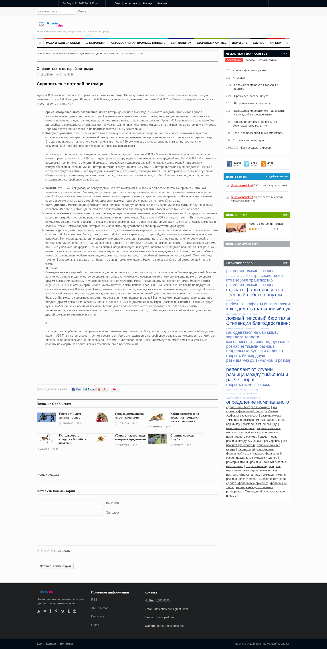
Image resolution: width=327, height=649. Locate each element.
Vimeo (63, 611)
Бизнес (258, 42)
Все (285, 53)
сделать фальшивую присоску (247, 483)
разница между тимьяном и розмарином (253, 441)
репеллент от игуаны (240, 428)
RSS (38, 611)
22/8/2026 (68, 423)
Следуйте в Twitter (276, 176)
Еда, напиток (181, 42)
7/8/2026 (44, 449)
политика (131, 3)
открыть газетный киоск (242, 432)
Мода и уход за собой (63, 42)
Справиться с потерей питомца (123, 53)
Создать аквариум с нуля (248, 140)
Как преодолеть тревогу (256, 147)
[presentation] (234, 60)
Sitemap (147, 3)
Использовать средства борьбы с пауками (73, 439)
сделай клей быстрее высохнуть (248, 407)
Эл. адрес (113, 512)
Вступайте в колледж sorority (252, 103)
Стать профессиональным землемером (258, 133)
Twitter (44, 611)
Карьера (276, 42)
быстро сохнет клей (272, 478)
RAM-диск (239, 77)
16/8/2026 (156, 427)
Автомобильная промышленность (138, 42)
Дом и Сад (240, 42)
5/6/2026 (178, 445)
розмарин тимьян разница (259, 424)
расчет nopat (268, 436)
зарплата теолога (269, 428)
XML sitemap (99, 608)
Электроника (95, 42)
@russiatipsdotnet (242, 185)
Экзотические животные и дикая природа (72, 53)
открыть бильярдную (260, 466)
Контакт (162, 3)
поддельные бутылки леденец (256, 457)
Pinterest (75, 611)
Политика (97, 616)
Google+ (57, 611)
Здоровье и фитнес (211, 42)
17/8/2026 (123, 423)
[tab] (234, 60)
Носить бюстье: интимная (266, 223)
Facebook (50, 611)
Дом (117, 3)
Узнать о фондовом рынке (249, 70)
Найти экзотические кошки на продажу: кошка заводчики (184, 417)
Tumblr (69, 611)
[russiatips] (53, 26)
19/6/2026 (123, 445)
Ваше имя (113, 503)
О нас (95, 625)
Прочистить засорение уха (251, 96)
